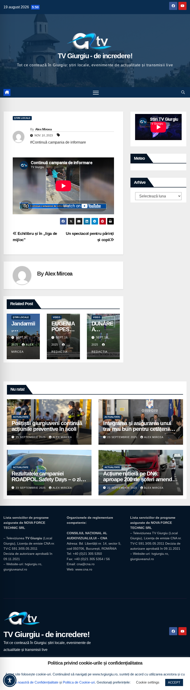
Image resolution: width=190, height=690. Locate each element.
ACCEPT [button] (174, 682)
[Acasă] (6, 92)
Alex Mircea (43, 129)
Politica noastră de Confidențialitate (32, 682)
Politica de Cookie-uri (79, 682)
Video (56, 317)
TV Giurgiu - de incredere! (95, 56)
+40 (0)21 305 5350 (87, 553)
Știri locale (22, 118)
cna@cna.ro (86, 564)
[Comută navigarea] (95, 92)
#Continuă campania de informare (58, 142)
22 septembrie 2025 (122, 487)
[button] (183, 92)
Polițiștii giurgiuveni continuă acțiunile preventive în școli (47, 426)
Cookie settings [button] (147, 682)
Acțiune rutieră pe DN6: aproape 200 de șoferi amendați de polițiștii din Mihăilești (140, 479)
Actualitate (20, 417)
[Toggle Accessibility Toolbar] (9, 680)
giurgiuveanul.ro (15, 569)
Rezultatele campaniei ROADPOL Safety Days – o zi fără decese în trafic (46, 479)
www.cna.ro (83, 569)
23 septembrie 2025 (122, 437)
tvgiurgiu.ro (33, 564)
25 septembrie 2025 (31, 437)
